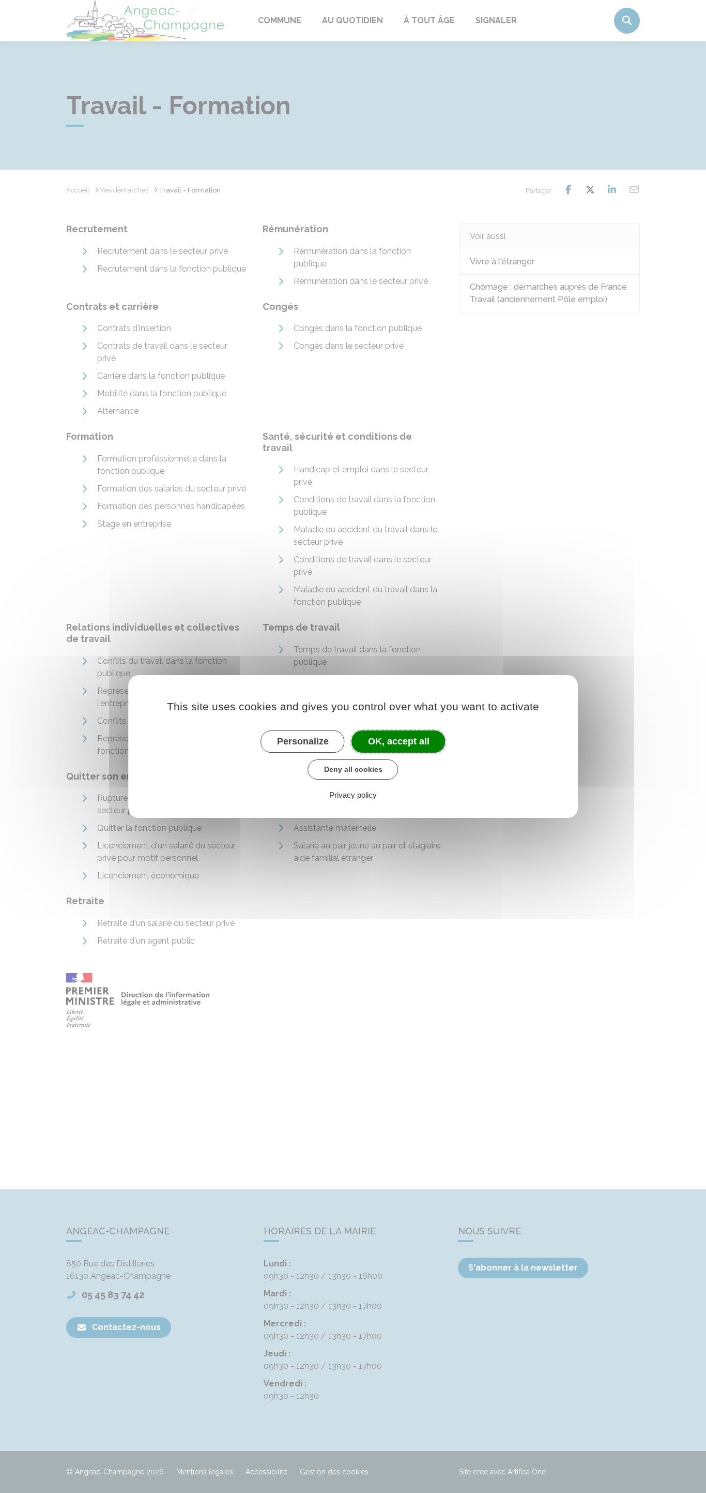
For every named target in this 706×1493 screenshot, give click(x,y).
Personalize (303, 741)
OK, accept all (398, 741)
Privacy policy (353, 794)
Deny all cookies (353, 769)
